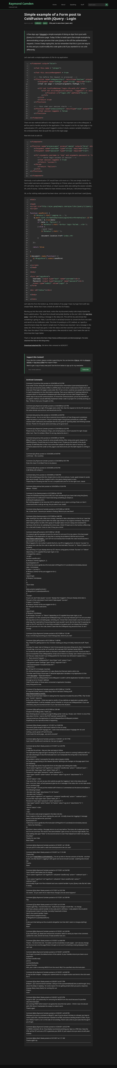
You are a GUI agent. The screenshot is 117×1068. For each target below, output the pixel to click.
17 (34, 689)
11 (34, 493)
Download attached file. (32, 345)
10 (34, 486)
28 (34, 931)
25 (34, 890)
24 (34, 870)
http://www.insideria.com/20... (36, 694)
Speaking (73, 5)
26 (34, 897)
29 (34, 941)
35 (34, 1027)
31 (34, 972)
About (63, 5)
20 (34, 739)
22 (34, 845)
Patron (77, 360)
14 (34, 532)
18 (34, 709)
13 (34, 516)
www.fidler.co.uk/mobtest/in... (43, 857)
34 (34, 1013)
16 (34, 640)
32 (34, 981)
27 (34, 905)
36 (34, 1038)
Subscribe (85, 369)
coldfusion (38, 23)
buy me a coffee (39, 362)
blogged (43, 34)
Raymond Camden (21, 3)
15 (34, 633)
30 (34, 952)
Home (55, 5)
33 (34, 997)
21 (34, 746)
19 (34, 725)
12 (34, 509)
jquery (45, 23)
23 (34, 852)
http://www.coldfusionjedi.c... (35, 539)
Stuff (82, 5)
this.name (34, 676)
